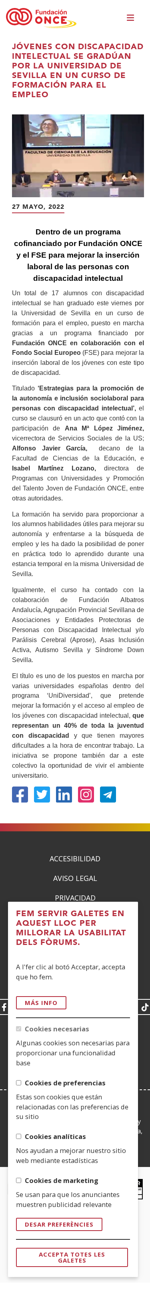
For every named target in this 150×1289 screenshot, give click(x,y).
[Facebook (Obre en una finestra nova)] (20, 795)
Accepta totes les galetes (72, 1257)
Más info (41, 1003)
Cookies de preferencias (65, 1082)
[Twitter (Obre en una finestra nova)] (42, 795)
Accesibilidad (75, 858)
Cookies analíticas (55, 1136)
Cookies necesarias (57, 1028)
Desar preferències (59, 1224)
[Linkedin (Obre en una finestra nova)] (64, 795)
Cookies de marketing (61, 1180)
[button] (131, 18)
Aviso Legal (75, 878)
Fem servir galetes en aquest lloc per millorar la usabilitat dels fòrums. (71, 928)
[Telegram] (108, 795)
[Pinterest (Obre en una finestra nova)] (86, 795)
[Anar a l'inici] (41, 18)
